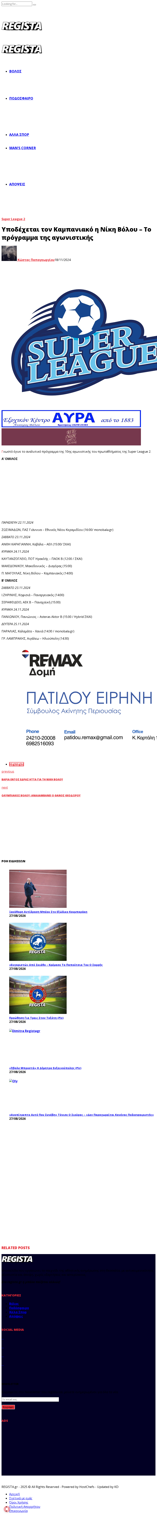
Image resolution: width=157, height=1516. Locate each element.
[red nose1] (71, 444)
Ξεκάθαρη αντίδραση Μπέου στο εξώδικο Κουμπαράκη (48, 912)
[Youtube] (3, 1364)
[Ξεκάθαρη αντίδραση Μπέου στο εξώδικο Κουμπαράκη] (38, 889)
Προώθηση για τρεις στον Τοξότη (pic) (36, 1018)
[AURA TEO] (71, 426)
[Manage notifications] (7, 1509)
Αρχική (14, 1494)
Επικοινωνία (18, 1511)
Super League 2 (13, 219)
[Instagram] (3, 1355)
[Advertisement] (72, 490)
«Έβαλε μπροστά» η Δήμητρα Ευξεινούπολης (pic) (45, 1068)
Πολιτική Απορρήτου (24, 1507)
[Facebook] (3, 1338)
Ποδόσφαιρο (21, 98)
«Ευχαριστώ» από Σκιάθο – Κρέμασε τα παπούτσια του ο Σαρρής (56, 965)
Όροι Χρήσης (18, 1502)
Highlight (16, 764)
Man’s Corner (22, 148)
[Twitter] (3, 1347)
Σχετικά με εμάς (20, 1498)
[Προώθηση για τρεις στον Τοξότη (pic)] (38, 995)
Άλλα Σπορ (19, 134)
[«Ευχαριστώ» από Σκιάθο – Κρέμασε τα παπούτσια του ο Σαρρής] (38, 942)
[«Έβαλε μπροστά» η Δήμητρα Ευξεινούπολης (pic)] (38, 1046)
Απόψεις (17, 184)
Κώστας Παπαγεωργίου (36, 260)
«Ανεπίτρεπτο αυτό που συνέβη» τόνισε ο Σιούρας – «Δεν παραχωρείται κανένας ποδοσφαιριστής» (81, 1115)
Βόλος (15, 71)
